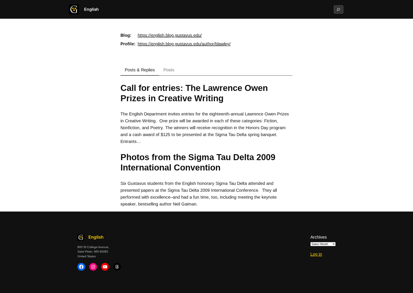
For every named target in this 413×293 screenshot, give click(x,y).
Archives (318, 237)
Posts (168, 69)
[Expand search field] (338, 9)
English (91, 9)
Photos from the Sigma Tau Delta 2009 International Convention (197, 162)
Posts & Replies (140, 69)
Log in (316, 254)
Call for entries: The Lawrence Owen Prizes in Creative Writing (194, 93)
